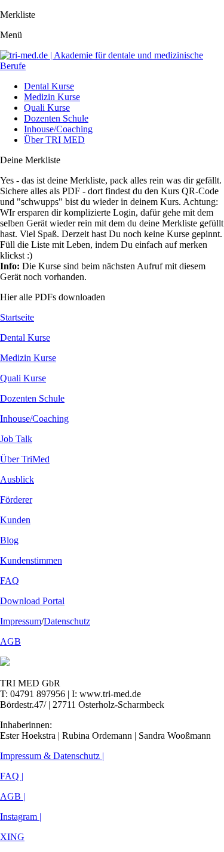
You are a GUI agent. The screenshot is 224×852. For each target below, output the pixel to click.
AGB (10, 641)
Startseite (17, 317)
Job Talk (16, 439)
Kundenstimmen (31, 560)
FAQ (9, 581)
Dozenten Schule (56, 118)
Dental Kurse (49, 86)
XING (12, 837)
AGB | (12, 796)
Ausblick (17, 479)
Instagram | (20, 816)
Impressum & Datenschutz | (52, 756)
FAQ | (11, 776)
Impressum (20, 621)
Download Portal (32, 601)
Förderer (16, 500)
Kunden (15, 520)
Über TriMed (25, 459)
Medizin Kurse (52, 97)
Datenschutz (67, 621)
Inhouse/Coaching (58, 129)
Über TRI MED (54, 140)
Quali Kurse (47, 107)
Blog (9, 540)
